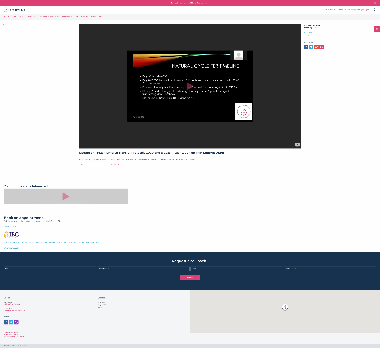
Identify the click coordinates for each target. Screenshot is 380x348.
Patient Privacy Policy (11, 334)
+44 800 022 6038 (344, 10)
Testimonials (67, 17)
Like (307, 36)
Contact (102, 17)
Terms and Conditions (11, 332)
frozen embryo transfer (107, 164)
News (93, 17)
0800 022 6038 (10, 227)
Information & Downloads (48, 17)
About (6, 17)
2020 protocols (84, 164)
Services (17, 17)
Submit (190, 277)
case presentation (94, 164)
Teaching (84, 17)
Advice (29, 17)
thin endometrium (119, 164)
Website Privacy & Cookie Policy (14, 336)
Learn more (203, 3)
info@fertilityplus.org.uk (360, 10)
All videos (6, 25)
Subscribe (308, 32)
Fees (76, 17)
